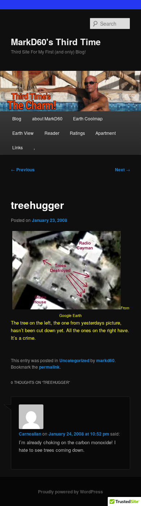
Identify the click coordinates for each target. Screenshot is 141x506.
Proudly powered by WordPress (70, 491)
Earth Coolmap (88, 118)
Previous (23, 169)
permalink (49, 367)
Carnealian (30, 433)
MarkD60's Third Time (56, 41)
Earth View (23, 133)
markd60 (105, 360)
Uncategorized (74, 360)
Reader (51, 133)
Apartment (105, 133)
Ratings (77, 133)
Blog (16, 118)
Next (122, 169)
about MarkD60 (47, 118)
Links (17, 147)
